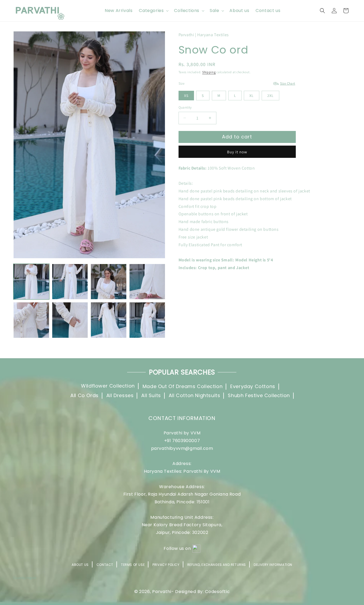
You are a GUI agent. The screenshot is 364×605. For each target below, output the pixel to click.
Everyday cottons (252, 386)
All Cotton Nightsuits (194, 395)
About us (80, 564)
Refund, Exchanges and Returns (216, 564)
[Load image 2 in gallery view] (70, 282)
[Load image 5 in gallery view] (31, 320)
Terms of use (133, 564)
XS (186, 95)
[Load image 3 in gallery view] (109, 282)
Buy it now (237, 151)
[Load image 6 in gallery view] (70, 320)
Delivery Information (273, 564)
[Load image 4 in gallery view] (147, 282)
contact (104, 564)
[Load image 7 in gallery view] (109, 320)
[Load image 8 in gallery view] (147, 320)
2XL (270, 95)
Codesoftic (217, 592)
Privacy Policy (165, 564)
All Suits (151, 395)
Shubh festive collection (259, 395)
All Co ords (84, 395)
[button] (153, 11)
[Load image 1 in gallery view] (31, 282)
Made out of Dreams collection (183, 386)
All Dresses (120, 395)
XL (251, 95)
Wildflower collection (108, 386)
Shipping (209, 72)
